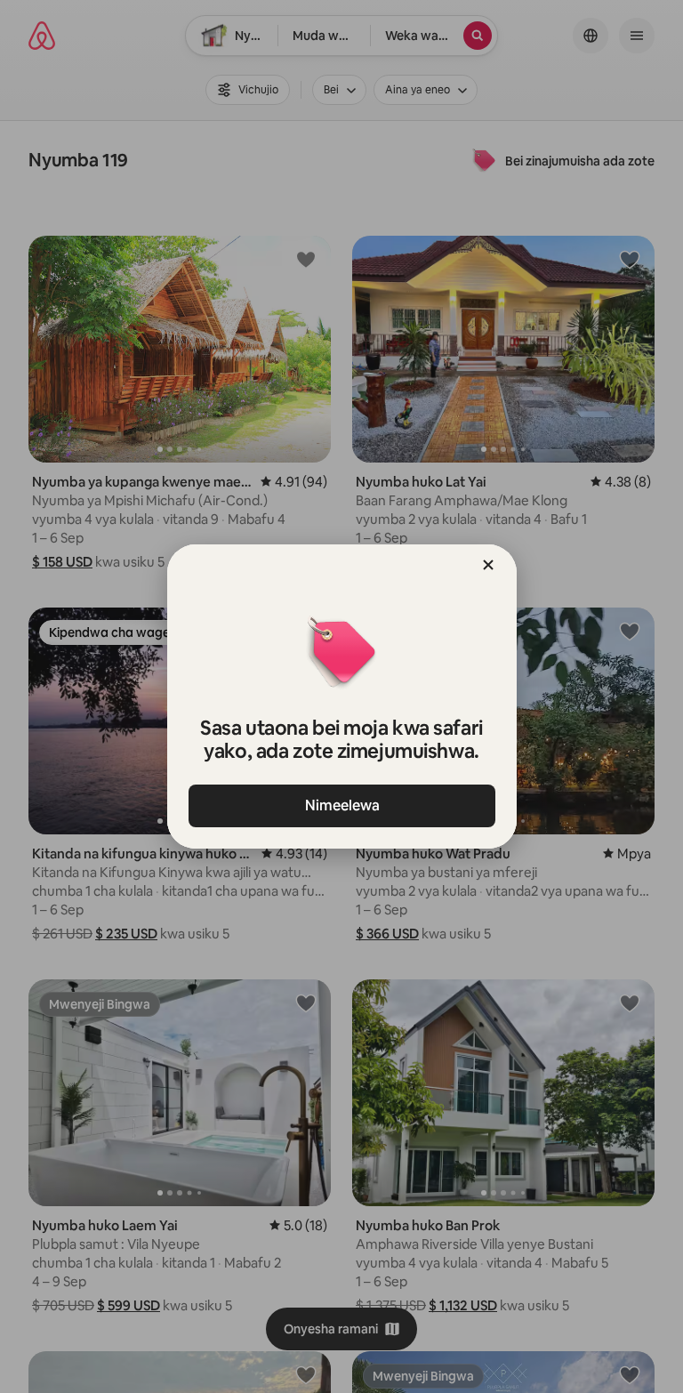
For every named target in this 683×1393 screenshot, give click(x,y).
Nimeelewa (341, 805)
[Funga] (488, 565)
